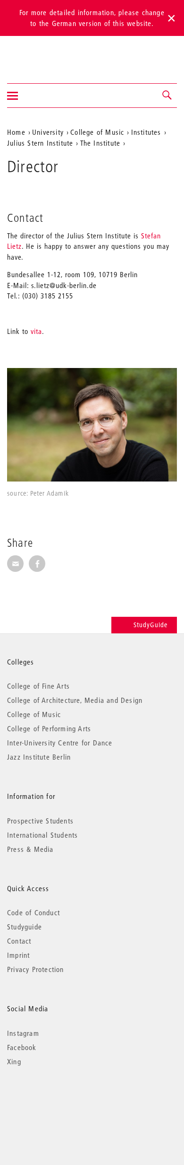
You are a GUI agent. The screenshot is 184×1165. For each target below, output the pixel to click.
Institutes (146, 132)
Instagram (23, 1033)
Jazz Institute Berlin (39, 757)
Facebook (22, 1047)
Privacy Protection (35, 969)
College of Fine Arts (38, 686)
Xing (14, 1061)
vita (36, 331)
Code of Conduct (33, 912)
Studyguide (24, 926)
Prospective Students (40, 820)
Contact (19, 941)
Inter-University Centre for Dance (60, 742)
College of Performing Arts (49, 728)
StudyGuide (150, 625)
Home (16, 132)
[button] (167, 95)
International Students (42, 835)
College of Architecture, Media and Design (74, 700)
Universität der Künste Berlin (44, 53)
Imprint (18, 955)
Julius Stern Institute (40, 143)
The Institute (100, 143)
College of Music (97, 132)
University (48, 132)
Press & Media (30, 849)
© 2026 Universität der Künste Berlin (56, 1101)
